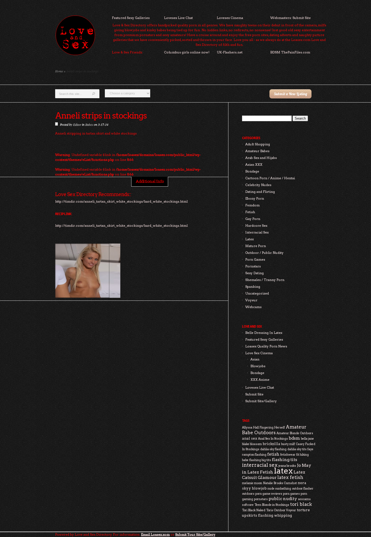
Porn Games (255, 259)
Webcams (253, 307)
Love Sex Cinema (259, 353)
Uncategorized (257, 293)
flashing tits (284, 459)
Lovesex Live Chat (178, 18)
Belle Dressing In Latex (263, 333)
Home (59, 71)
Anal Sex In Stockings (273, 438)
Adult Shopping (257, 144)
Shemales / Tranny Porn (264, 280)
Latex (249, 239)
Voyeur (251, 300)
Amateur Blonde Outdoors (294, 433)
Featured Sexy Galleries (131, 18)
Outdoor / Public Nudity (264, 253)
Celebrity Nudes (258, 185)
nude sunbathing (279, 488)
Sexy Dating (254, 273)
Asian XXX (253, 164)
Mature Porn (255, 246)
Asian (254, 359)
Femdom (252, 205)
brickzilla (271, 444)
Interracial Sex (257, 232)
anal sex (249, 438)
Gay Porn (252, 219)
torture (303, 510)
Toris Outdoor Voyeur (281, 510)
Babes (89, 124)
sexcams (304, 499)
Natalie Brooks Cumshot (280, 483)
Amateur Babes (257, 151)
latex (283, 470)
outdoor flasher (302, 488)
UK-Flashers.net (230, 52)
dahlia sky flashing (273, 449)
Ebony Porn (254, 198)
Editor (77, 124)
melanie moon (252, 483)
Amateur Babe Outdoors (274, 429)
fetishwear (287, 454)
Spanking (252, 287)
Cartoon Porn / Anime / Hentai (270, 178)
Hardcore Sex (256, 225)
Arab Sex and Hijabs (261, 158)
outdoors (248, 494)
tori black (301, 504)
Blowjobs (257, 366)
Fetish (250, 212)
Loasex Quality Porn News (266, 346)
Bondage (252, 171)
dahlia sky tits (297, 449)
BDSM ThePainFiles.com (290, 52)
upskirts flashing (257, 515)
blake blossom (252, 444)
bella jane (307, 438)
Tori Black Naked (253, 510)
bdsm (294, 438)
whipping (283, 515)
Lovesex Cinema (230, 18)
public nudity (283, 498)
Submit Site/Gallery (261, 401)
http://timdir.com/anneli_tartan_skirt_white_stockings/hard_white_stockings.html (121, 225)
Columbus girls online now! (186, 52)
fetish (273, 454)
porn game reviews (268, 494)
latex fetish (290, 477)
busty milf (288, 444)
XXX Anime (259, 380)
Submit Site (254, 394)
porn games (291, 494)
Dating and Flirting (260, 192)
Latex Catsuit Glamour (273, 474)
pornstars (261, 499)
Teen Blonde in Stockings (271, 505)
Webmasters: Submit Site (290, 18)
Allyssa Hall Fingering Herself (263, 427)
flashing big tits (260, 460)
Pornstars (253, 266)
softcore (248, 505)
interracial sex (260, 465)
